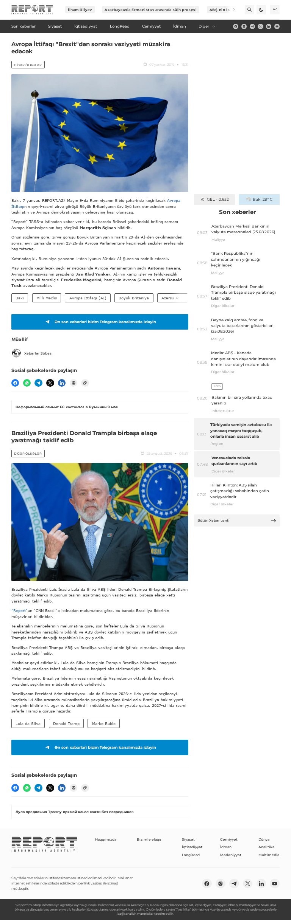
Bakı (20, 298)
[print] (73, 383)
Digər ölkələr (28, 65)
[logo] (32, 10)
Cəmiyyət (229, 839)
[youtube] (277, 26)
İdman (226, 847)
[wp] (27, 383)
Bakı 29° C (262, 199)
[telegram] (252, 26)
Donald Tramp (66, 723)
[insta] (244, 26)
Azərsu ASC (172, 298)
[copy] (85, 383)
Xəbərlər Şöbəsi (38, 353)
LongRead (191, 855)
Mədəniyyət (230, 855)
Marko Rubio (104, 723)
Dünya (263, 839)
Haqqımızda (105, 839)
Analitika (266, 847)
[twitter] (260, 26)
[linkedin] (268, 26)
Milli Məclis (46, 298)
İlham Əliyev (80, 10)
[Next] (230, 9)
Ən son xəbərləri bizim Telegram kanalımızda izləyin (105, 321)
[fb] (235, 26)
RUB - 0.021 (218, 199)
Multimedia (268, 855)
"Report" (19, 610)
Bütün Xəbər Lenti (213, 520)
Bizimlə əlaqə (149, 839)
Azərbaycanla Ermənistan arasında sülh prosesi (151, 10)
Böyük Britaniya (134, 298)
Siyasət (188, 839)
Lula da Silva (28, 723)
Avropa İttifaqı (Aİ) (87, 298)
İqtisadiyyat (192, 847)
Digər (204, 26)
